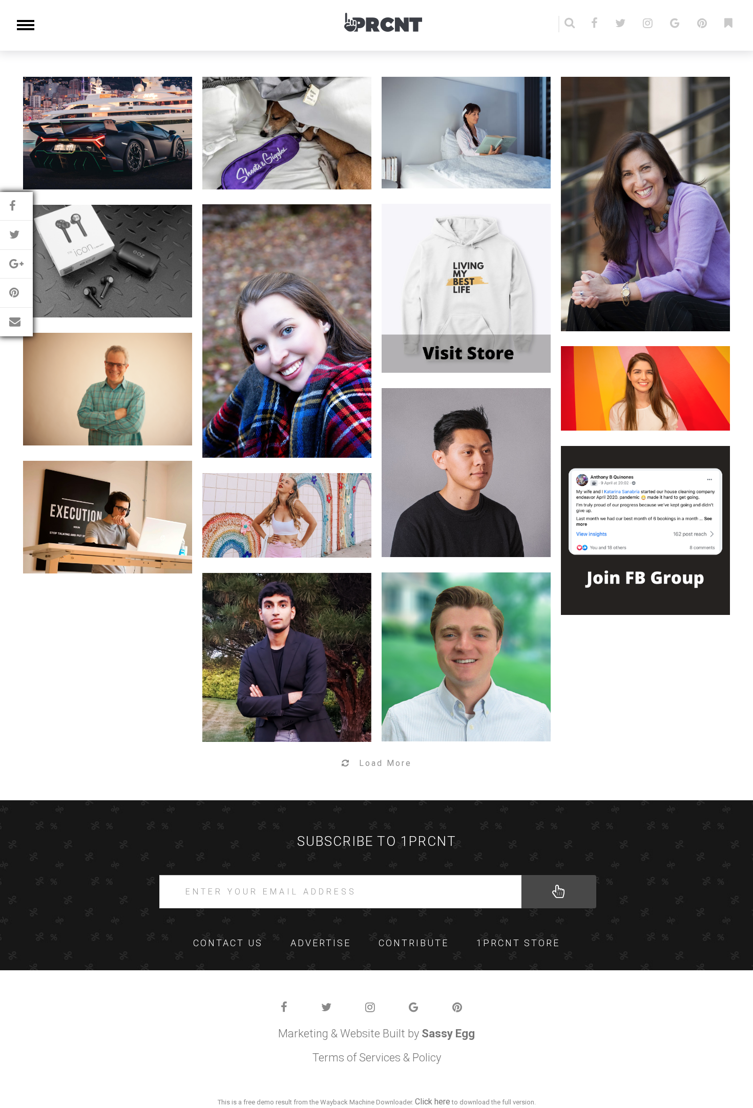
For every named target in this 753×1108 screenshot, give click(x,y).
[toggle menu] (26, 24)
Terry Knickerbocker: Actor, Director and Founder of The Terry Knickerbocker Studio (101, 370)
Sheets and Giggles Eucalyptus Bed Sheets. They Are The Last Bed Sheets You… (281, 114)
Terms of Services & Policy (376, 1057)
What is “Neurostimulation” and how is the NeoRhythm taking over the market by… (460, 113)
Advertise (320, 942)
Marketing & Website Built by (376, 1033)
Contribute (414, 942)
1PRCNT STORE (518, 942)
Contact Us (228, 942)
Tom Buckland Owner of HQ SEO (101, 498)
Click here (432, 1101)
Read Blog (101, 158)
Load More (385, 763)
